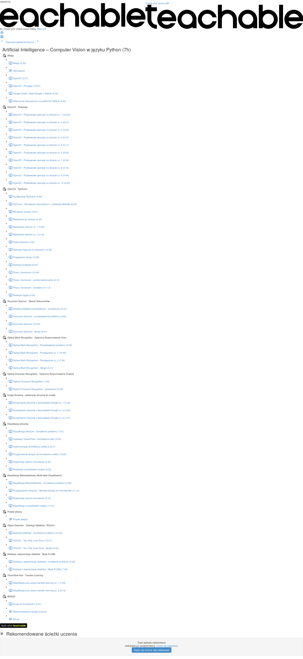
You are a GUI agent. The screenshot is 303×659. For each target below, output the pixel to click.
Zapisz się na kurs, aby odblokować (151, 650)
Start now (41, 28)
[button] (2, 33)
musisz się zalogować (167, 645)
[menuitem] (2, 37)
